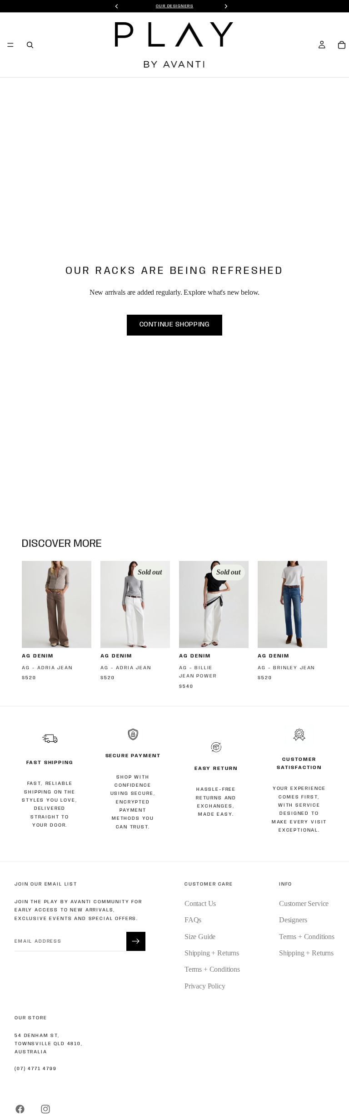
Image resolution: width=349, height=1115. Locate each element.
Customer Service (304, 903)
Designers (293, 920)
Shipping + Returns (211, 953)
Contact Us (200, 903)
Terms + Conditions (212, 969)
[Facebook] (20, 1109)
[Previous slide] (32, 604)
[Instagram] (45, 1109)
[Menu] (10, 44)
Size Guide (199, 936)
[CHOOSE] (77, 634)
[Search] (30, 45)
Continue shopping (175, 324)
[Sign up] (135, 941)
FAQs (192, 920)
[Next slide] (81, 604)
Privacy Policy (204, 986)
